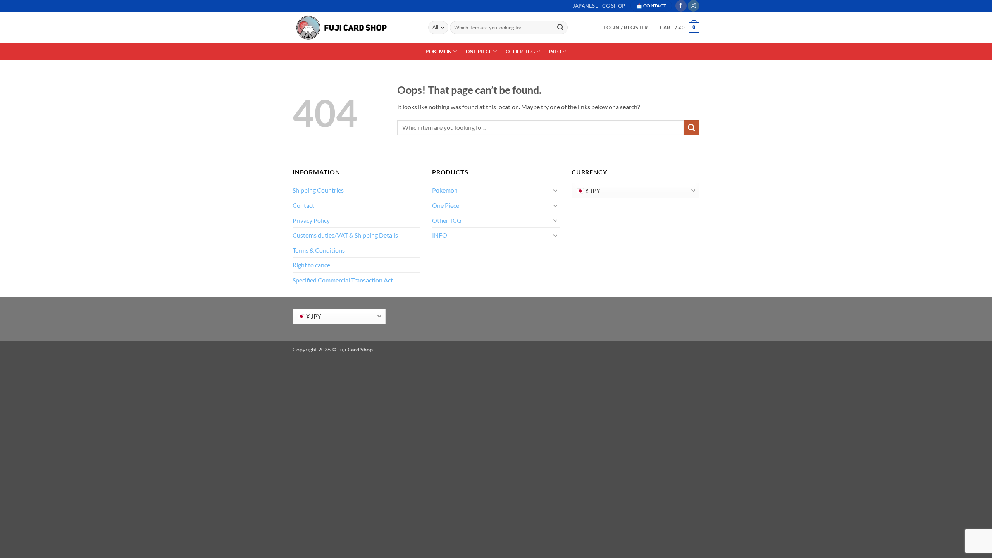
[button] (679, 27)
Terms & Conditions (319, 250)
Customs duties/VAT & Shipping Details (345, 235)
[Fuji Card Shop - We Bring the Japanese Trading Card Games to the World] (341, 28)
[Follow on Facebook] (681, 6)
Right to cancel (312, 265)
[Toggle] (555, 190)
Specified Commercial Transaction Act (343, 280)
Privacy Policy (311, 220)
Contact (303, 205)
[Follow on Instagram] (693, 6)
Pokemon (438, 51)
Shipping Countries (318, 190)
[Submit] (560, 27)
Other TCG (520, 51)
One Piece (479, 51)
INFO (555, 51)
